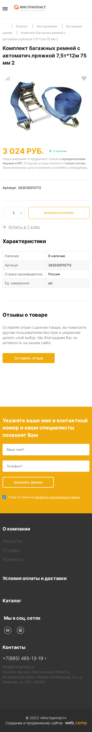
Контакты (13, 559)
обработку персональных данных (57, 497)
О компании (16, 529)
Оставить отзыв (28, 358)
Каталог (12, 600)
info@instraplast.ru (18, 667)
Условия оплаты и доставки (35, 578)
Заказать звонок (87, 9)
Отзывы (11, 550)
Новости (12, 541)
